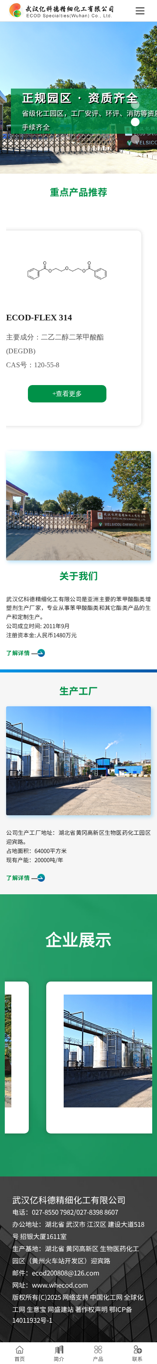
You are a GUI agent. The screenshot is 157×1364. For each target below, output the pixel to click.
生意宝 (36, 1309)
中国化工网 (106, 1297)
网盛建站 (61, 1309)
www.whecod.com (60, 1285)
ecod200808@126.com (65, 1273)
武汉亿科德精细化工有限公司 (43, 599)
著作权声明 (91, 1309)
